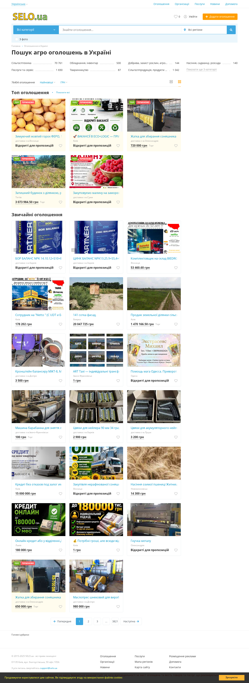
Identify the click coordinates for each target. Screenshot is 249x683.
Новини (215, 4)
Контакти (175, 667)
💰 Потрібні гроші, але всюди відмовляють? (97, 541)
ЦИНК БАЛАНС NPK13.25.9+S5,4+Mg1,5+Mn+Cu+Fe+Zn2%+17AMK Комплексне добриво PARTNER (97, 258)
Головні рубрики (20, 634)
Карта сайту (142, 667)
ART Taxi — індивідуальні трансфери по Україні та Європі (97, 371)
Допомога (231, 4)
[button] (123, 678)
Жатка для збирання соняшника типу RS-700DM (39, 597)
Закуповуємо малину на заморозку (97, 193)
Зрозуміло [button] (231, 677)
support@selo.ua (48, 668)
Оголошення (161, 4)
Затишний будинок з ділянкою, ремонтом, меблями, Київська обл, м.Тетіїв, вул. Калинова (39, 193)
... (106, 621)
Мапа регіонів (144, 661)
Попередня (64, 621)
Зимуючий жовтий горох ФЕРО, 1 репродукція (39, 136)
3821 (115, 621)
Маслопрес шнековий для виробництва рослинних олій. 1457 (97, 597)
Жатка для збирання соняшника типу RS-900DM (155, 136)
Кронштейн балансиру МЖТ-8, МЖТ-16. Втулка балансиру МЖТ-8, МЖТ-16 (39, 371)
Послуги (200, 4)
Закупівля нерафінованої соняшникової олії (97, 484)
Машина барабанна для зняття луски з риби (39, 428)
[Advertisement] (212, 115)
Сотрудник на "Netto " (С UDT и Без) (39, 315)
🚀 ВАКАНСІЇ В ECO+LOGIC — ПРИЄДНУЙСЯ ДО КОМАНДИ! (97, 136)
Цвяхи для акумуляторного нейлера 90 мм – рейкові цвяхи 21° (155, 428)
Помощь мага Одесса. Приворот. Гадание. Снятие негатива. (155, 371)
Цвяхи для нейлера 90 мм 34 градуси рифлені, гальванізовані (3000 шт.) (97, 428)
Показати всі (63, 92)
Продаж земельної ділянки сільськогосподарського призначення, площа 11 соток (155, 315)
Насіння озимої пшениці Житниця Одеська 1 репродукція (155, 484)
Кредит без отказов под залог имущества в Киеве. (39, 484)
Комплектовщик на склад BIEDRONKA (155, 258)
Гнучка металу (141, 541)
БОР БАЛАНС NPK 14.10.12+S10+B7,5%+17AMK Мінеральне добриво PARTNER (39, 258)
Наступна (129, 621)
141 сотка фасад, (84, 315)
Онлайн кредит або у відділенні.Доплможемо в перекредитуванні (39, 541)
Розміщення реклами (182, 656)
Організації (182, 4)
